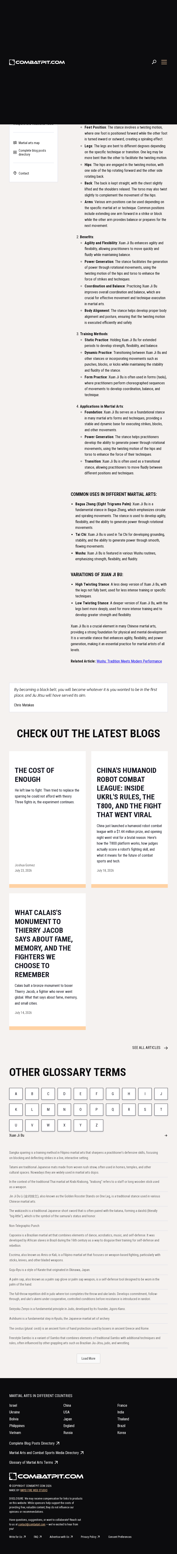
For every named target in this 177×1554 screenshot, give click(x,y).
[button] (163, 62)
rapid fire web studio (33, 1490)
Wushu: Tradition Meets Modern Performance (129, 661)
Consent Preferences (120, 1537)
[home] (37, 62)
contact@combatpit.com (31, 1524)
